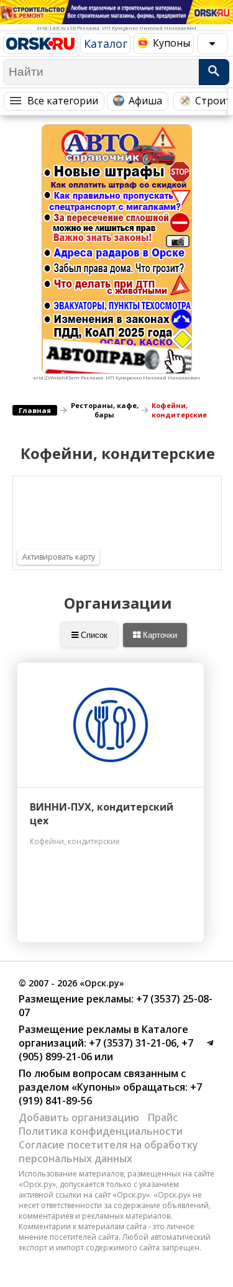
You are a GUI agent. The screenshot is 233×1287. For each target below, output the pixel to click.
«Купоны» (96, 1087)
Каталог (105, 43)
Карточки (158, 635)
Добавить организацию (79, 1117)
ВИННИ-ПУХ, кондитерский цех (101, 813)
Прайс (163, 1117)
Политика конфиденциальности (101, 1131)
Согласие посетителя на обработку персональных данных (108, 1151)
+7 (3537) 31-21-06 (131, 1043)
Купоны (171, 43)
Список (92, 635)
